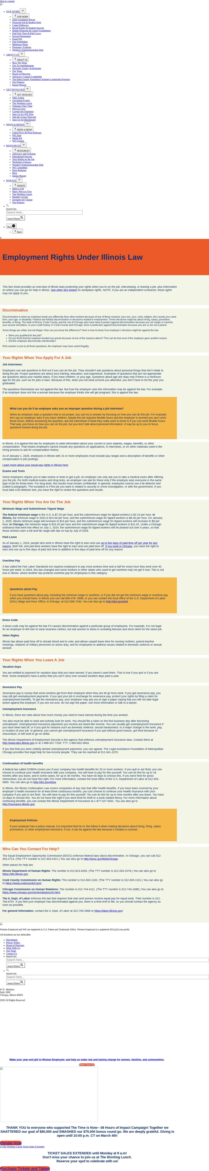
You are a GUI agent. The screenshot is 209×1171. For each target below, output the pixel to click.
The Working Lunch (22, 103)
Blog (14, 173)
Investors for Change (22, 199)
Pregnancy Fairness (21, 47)
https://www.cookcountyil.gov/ (23, 883)
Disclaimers (11, 940)
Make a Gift (18, 188)
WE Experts (18, 141)
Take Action (18, 97)
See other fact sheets (64, 290)
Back (19, 232)
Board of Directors (21, 74)
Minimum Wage (20, 44)
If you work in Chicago (118, 546)
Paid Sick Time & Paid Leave (26, 33)
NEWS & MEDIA (15, 124)
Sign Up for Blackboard (23, 120)
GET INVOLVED (15, 89)
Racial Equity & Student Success (28, 28)
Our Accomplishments (23, 65)
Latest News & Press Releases (26, 132)
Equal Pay (17, 39)
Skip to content (7, 1)
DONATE (11, 180)
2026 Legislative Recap (23, 19)
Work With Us (13, 948)
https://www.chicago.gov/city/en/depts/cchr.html (31, 892)
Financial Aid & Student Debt (26, 22)
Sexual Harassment (21, 36)
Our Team (17, 71)
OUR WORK (13, 11)
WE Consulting (19, 167)
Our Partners (18, 82)
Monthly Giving (20, 197)
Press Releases (19, 170)
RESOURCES (13, 145)
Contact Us (11, 953)
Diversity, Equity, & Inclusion (26, 68)
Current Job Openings (23, 111)
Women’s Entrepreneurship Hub (27, 50)
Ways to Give (18, 108)
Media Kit (17, 138)
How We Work (19, 63)
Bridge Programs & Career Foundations (31, 30)
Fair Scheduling (20, 41)
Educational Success (22, 156)
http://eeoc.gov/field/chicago (101, 858)
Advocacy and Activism (23, 154)
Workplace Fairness (21, 162)
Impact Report (19, 85)
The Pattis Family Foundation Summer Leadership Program (41, 79)
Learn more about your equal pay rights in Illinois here (35, 465)
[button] (7, 206)
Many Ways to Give (22, 191)
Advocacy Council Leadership (27, 76)
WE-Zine (16, 135)
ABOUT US (12, 54)
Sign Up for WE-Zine (22, 114)
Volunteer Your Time (22, 106)
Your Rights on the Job (23, 159)
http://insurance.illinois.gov (18, 804)
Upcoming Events (21, 100)
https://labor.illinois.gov (108, 910)
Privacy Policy (13, 942)
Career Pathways (20, 25)
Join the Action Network (24, 117)
